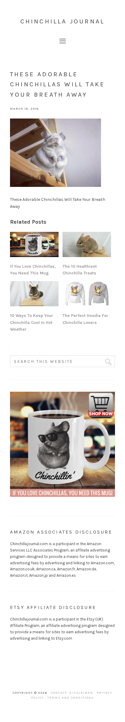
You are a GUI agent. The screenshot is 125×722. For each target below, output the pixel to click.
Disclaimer (81, 693)
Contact (59, 693)
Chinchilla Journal (62, 21)
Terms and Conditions (70, 698)
